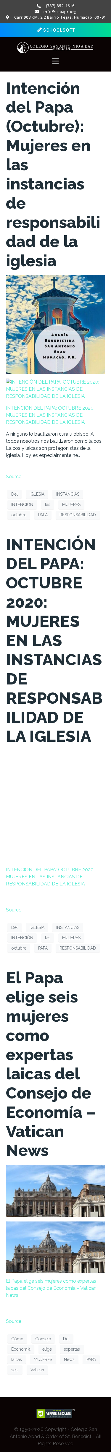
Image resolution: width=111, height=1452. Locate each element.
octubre (18, 514)
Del (14, 494)
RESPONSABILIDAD (77, 514)
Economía (20, 1349)
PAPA (43, 514)
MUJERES (71, 504)
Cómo (17, 1338)
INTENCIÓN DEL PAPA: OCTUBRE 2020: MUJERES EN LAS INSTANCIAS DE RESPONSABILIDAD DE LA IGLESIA (50, 415)
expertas (72, 1349)
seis (15, 1369)
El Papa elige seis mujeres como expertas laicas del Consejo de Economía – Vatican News (51, 1064)
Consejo (43, 1338)
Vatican (37, 1369)
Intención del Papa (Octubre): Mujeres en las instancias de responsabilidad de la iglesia (53, 174)
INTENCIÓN (22, 504)
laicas (16, 1359)
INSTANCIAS (67, 494)
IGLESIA (37, 494)
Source (13, 476)
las (47, 504)
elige (47, 1349)
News (69, 1359)
